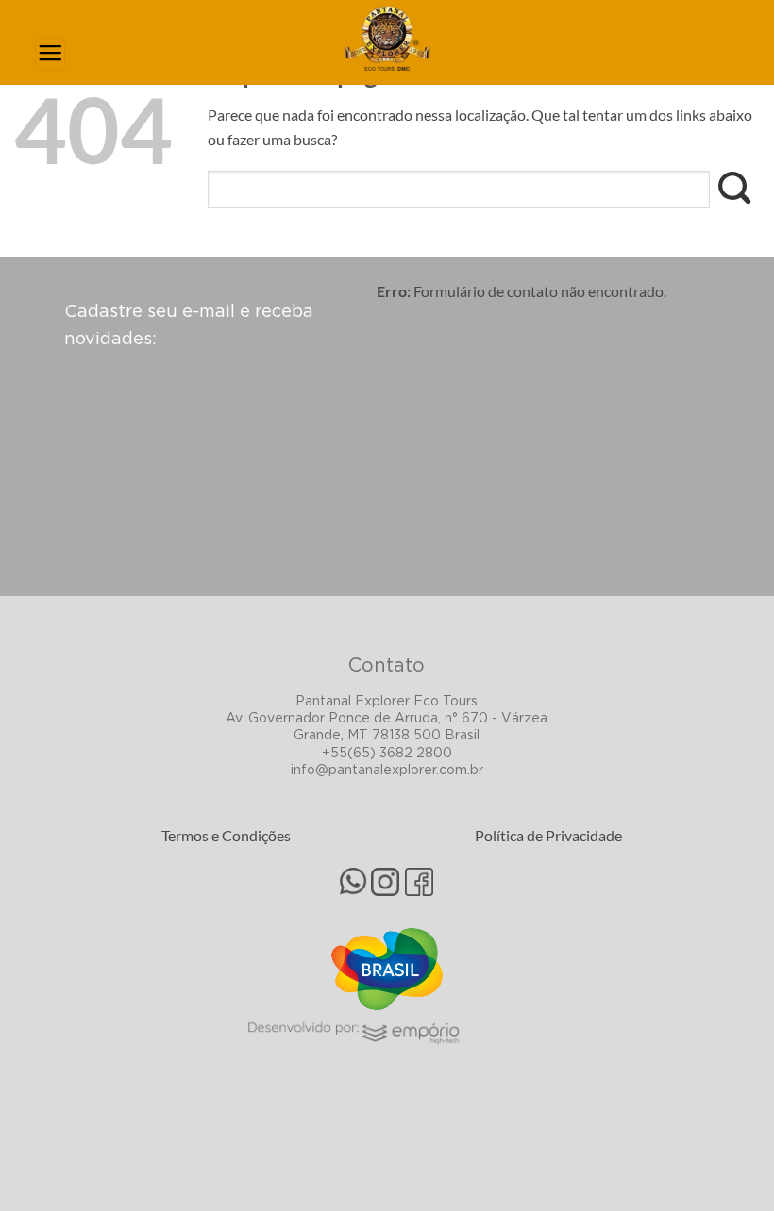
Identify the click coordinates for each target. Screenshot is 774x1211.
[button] (50, 55)
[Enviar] (735, 190)
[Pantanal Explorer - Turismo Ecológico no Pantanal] (387, 38)
